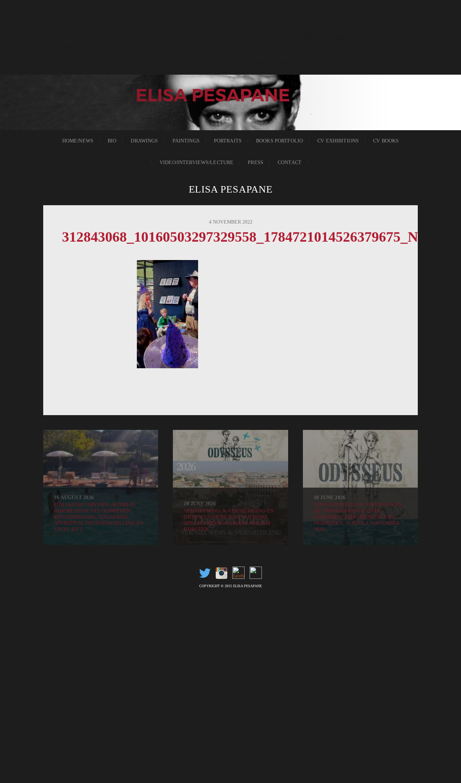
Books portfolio (279, 141)
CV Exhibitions (338, 141)
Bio (112, 141)
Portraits (228, 141)
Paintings (186, 141)
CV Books (386, 141)
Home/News (77, 141)
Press (255, 162)
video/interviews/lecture (196, 162)
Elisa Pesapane (231, 189)
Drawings (144, 141)
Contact (289, 162)
